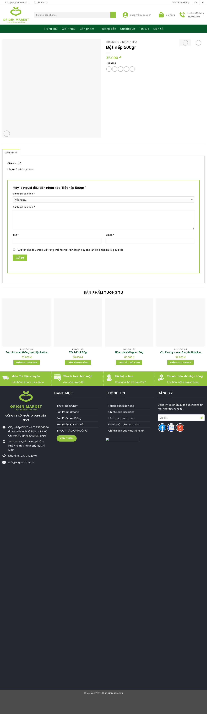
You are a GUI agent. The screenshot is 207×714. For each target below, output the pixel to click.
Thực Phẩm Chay (67, 405)
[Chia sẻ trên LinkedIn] (132, 69)
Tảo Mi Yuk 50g (78, 352)
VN (195, 2)
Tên (16, 234)
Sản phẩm (87, 28)
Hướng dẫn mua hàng (121, 405)
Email (110, 234)
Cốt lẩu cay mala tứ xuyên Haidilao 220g (180, 352)
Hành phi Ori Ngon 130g (129, 352)
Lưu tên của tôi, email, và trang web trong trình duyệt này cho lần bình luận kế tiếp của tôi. (70, 249)
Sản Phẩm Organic (68, 411)
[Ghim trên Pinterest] (126, 69)
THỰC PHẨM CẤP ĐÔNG (72, 430)
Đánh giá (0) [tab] (11, 152)
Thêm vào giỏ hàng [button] (26, 362)
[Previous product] (198, 43)
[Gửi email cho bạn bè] (120, 69)
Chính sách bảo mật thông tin (126, 430)
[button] (166, 15)
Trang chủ (51, 28)
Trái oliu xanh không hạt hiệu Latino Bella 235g (26, 352)
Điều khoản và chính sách (123, 424)
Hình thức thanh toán (121, 418)
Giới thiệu (69, 28)
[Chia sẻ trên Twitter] (114, 69)
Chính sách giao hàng (121, 411)
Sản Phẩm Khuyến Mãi (70, 424)
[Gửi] (113, 15)
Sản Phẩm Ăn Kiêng (69, 418)
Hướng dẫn (108, 28)
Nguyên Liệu (129, 42)
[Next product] (185, 43)
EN (203, 2)
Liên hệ (158, 28)
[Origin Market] (15, 14)
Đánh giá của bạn (24, 193)
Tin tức (144, 28)
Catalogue (127, 28)
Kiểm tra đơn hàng (180, 2)
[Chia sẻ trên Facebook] (109, 69)
